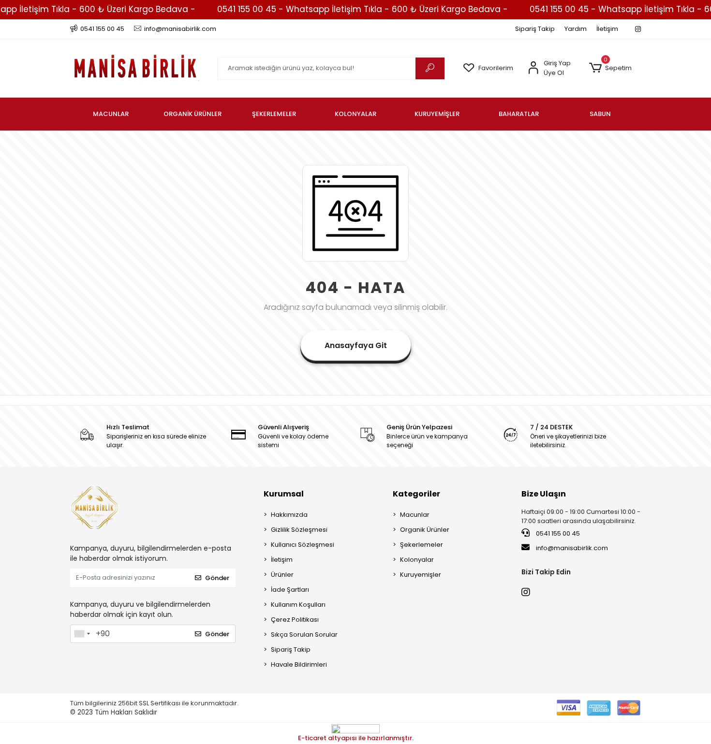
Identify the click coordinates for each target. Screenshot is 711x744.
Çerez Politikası (295, 619)
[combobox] (82, 633)
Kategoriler (416, 493)
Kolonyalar (417, 559)
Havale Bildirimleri (299, 664)
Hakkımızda (289, 514)
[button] (610, 68)
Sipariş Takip (535, 28)
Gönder (217, 578)
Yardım (575, 28)
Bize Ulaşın (543, 493)
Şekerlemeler (421, 544)
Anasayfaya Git (356, 345)
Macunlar (415, 514)
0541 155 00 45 (557, 533)
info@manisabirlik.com (572, 548)
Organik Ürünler (424, 529)
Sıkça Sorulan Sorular (304, 634)
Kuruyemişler (420, 574)
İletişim (607, 28)
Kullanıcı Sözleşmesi (302, 544)
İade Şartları (290, 589)
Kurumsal (284, 493)
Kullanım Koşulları (298, 604)
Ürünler (282, 574)
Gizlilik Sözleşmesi (299, 529)
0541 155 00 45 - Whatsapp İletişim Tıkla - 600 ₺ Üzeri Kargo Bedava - (362, 9)
